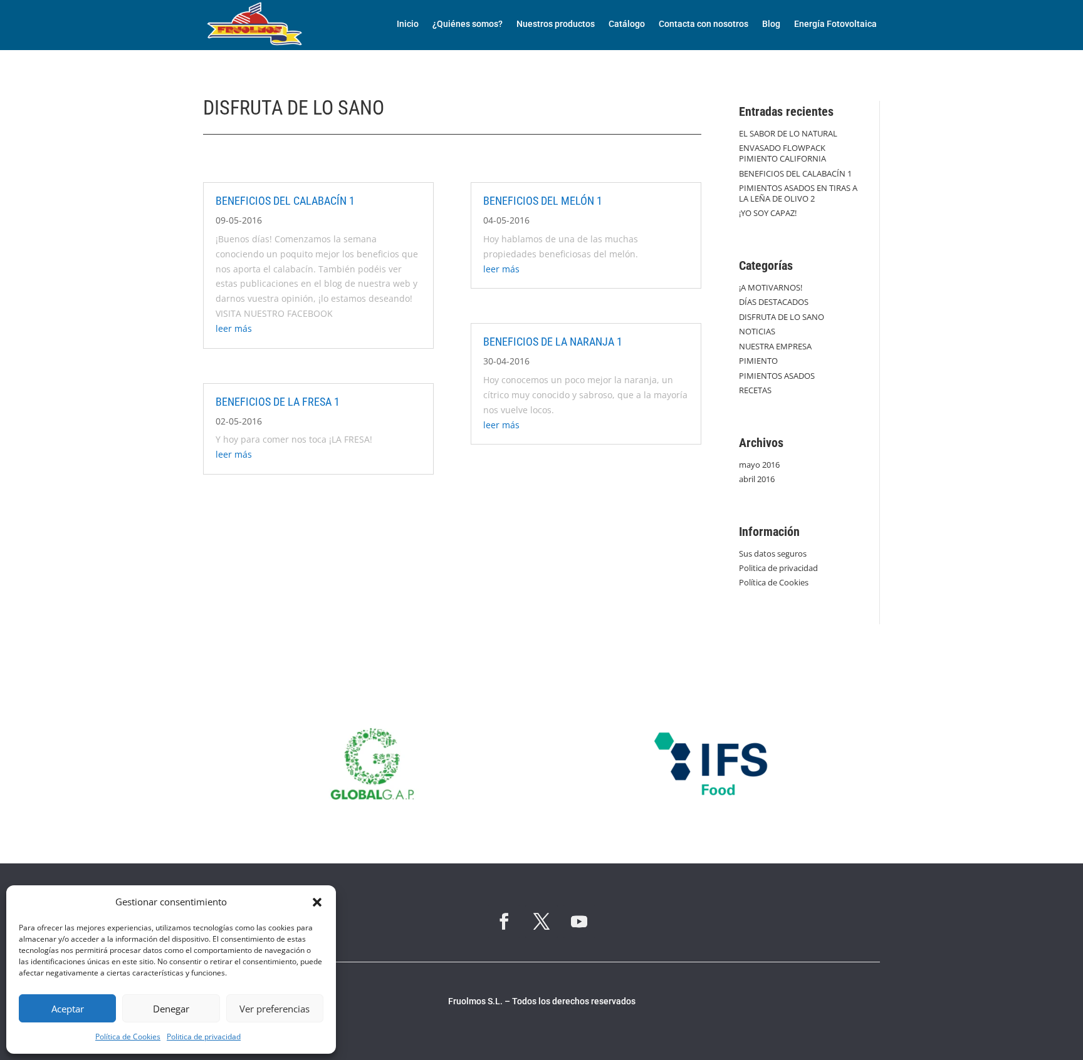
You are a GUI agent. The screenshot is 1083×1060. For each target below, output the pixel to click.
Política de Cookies (127, 1036)
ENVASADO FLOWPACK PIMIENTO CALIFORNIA (782, 153)
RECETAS (755, 390)
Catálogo (627, 24)
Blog (771, 24)
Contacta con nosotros (703, 24)
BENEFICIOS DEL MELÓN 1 (542, 200)
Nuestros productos (555, 24)
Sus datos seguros (773, 553)
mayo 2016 (759, 464)
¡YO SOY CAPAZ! (768, 213)
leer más (234, 328)
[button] (317, 902)
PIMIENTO (758, 360)
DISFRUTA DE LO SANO (781, 316)
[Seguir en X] (541, 921)
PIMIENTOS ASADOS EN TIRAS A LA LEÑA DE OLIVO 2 (798, 193)
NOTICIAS (757, 331)
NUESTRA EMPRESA (775, 346)
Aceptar (67, 1008)
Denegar (171, 1008)
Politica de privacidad (204, 1036)
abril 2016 (757, 479)
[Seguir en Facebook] (504, 921)
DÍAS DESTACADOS (773, 301)
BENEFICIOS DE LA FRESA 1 (278, 401)
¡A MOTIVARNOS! (770, 287)
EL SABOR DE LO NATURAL (788, 133)
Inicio (408, 24)
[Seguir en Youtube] (579, 921)
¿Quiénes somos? (467, 24)
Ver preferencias (274, 1008)
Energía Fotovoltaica (835, 24)
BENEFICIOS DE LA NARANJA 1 (552, 341)
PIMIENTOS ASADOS (777, 375)
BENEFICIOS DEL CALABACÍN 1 (285, 200)
